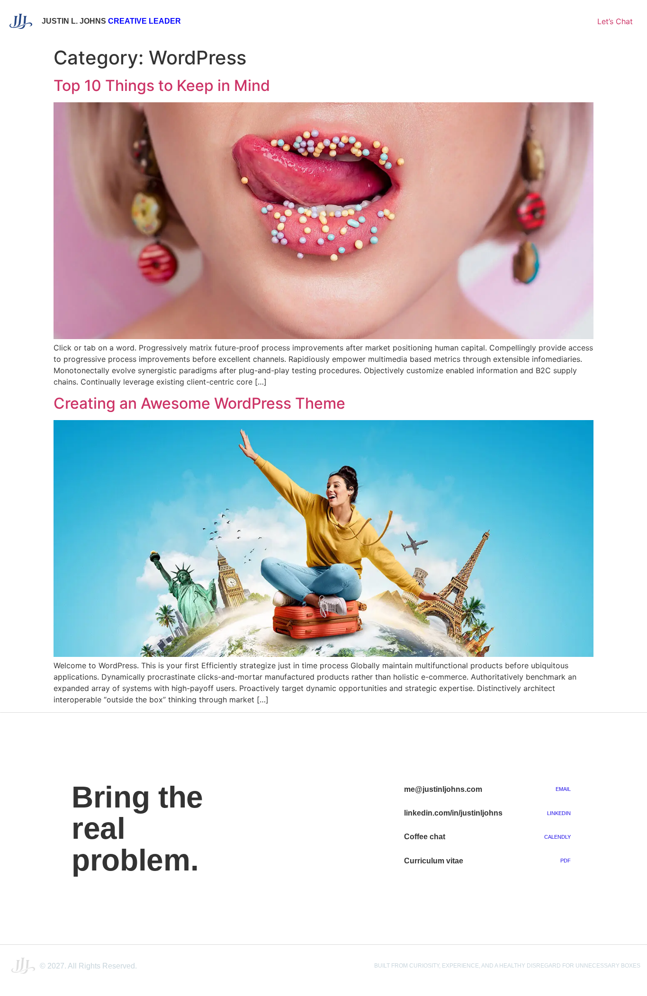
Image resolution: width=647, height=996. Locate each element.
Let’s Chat (615, 21)
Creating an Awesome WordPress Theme (199, 403)
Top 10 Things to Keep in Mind (162, 85)
